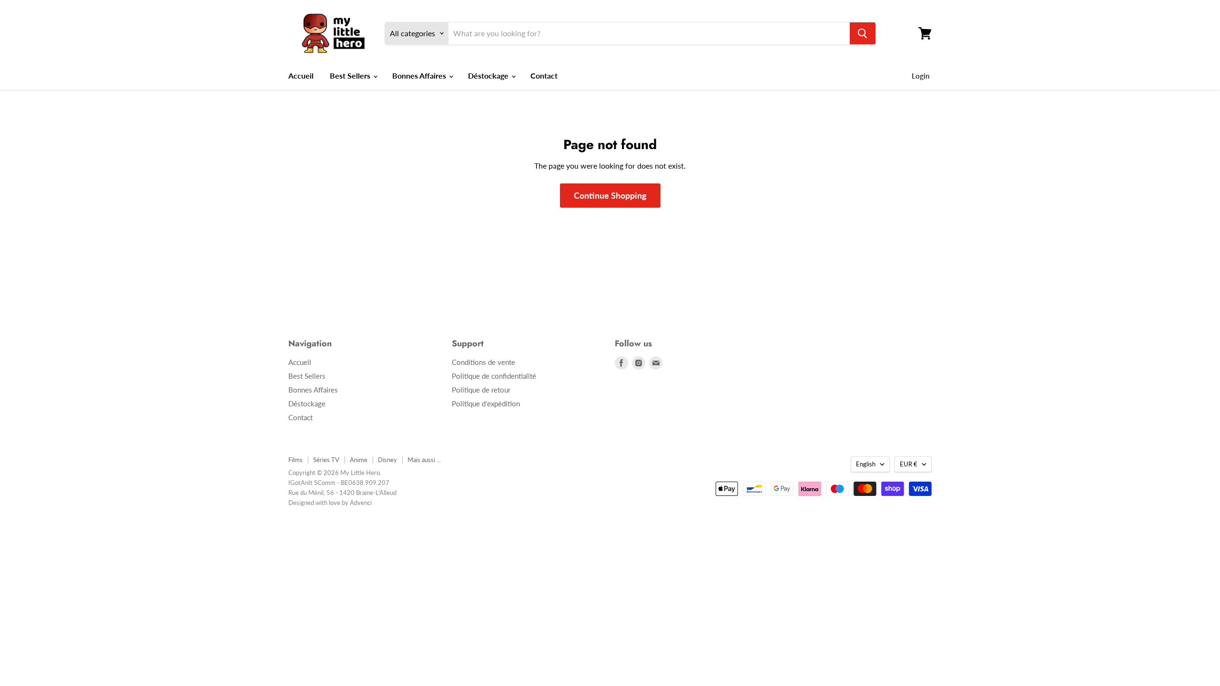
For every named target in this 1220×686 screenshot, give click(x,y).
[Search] (862, 33)
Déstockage (489, 75)
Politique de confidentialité (494, 376)
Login (920, 75)
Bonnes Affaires (420, 75)
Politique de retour (481, 389)
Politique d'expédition (486, 403)
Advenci (361, 502)
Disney (387, 460)
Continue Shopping (610, 195)
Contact (544, 75)
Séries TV (326, 460)
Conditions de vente (483, 362)
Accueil (301, 75)
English (865, 464)
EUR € (908, 464)
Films (295, 460)
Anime (358, 460)
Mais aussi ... (424, 460)
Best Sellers (351, 75)
